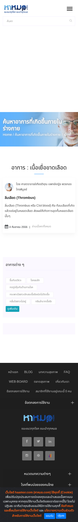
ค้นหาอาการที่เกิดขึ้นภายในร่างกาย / (39, 134)
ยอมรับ (49, 516)
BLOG (28, 372)
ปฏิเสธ (61, 516)
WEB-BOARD (18, 382)
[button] (69, 8)
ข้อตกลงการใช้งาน (18, 391)
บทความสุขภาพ (48, 372)
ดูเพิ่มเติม (12, 309)
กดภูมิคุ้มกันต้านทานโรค (21, 287)
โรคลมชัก (35, 280)
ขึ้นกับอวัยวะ (15, 280)
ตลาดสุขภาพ (41, 382)
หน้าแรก (13, 372)
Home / (8, 134)
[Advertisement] (39, 71)
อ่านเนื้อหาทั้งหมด (41, 226)
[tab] (39, 404)
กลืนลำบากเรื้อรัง (43, 301)
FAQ (67, 372)
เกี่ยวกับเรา (62, 382)
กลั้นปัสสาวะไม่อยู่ (18, 301)
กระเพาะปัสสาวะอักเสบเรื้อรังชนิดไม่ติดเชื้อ (29, 294)
